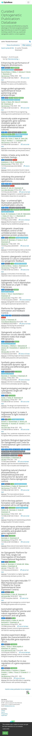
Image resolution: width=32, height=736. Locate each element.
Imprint (3, 712)
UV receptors (13, 455)
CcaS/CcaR (12, 207)
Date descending (13, 59)
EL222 (9, 132)
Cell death (17, 99)
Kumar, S (4, 102)
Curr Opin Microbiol (7, 190)
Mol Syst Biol (5, 352)
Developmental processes (15, 136)
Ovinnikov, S (14, 376)
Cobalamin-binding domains (17, 451)
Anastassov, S (5, 162)
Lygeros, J (14, 648)
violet (28, 449)
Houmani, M (14, 423)
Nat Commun (5, 76)
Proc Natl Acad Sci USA (8, 650)
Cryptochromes (16, 184)
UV (25, 449)
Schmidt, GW (20, 564)
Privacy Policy (4, 714)
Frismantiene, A (14, 348)
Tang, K (3, 140)
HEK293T (17, 67)
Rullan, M (10, 398)
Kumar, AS (4, 214)
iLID (13, 341)
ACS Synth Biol (5, 298)
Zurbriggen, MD (21, 140)
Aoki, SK (11, 188)
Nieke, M (17, 138)
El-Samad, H (24, 672)
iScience (3, 218)
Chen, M (17, 102)
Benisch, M (4, 188)
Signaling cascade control (8, 343)
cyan (6, 449)
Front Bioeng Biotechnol (8, 322)
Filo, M (12, 162)
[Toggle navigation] (28, 2)
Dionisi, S (4, 294)
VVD (8, 209)
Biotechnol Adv (6, 164)
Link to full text (25, 192)
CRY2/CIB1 (18, 207)
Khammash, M (7, 74)
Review (15, 160)
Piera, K (10, 294)
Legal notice (4, 715)
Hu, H (25, 240)
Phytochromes (5, 186)
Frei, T (11, 216)
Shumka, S (10, 140)
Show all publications (13, 45)
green (6, 184)
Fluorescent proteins (16, 453)
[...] (15, 140)
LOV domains (8, 160)
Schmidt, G (22, 423)
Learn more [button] (6, 728)
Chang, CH (5, 216)
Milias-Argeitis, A (6, 620)
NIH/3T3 (17, 341)
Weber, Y (15, 72)
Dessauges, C (5, 346)
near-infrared (16, 449)
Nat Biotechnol (5, 676)
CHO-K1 (11, 97)
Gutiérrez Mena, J (6, 266)
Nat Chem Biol (5, 427)
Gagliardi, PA (23, 348)
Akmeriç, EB (23, 421)
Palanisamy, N (5, 423)
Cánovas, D (22, 72)
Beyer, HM (10, 102)
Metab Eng (4, 244)
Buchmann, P (5, 622)
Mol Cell (3, 568)
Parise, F (9, 646)
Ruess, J (3, 646)
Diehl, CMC (24, 138)
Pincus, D (17, 672)
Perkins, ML (5, 510)
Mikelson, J (13, 346)
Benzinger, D (13, 240)
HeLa (13, 134)
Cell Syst (3, 378)
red (6, 132)
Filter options (26, 45)
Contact (3, 710)
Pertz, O (3, 350)
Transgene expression (7, 69)
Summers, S (16, 670)
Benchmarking (18, 69)
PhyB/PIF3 (7, 644)
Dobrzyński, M (22, 346)
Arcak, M (20, 510)
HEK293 (16, 97)
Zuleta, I (10, 672)
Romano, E (4, 421)
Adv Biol (3, 459)
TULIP (6, 97)
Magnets (7, 67)
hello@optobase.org (9, 706)
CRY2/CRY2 (8, 341)
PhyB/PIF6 (14, 132)
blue (3, 67)
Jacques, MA (5, 348)
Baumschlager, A (6, 72)
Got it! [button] (5, 733)
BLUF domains (5, 451)
